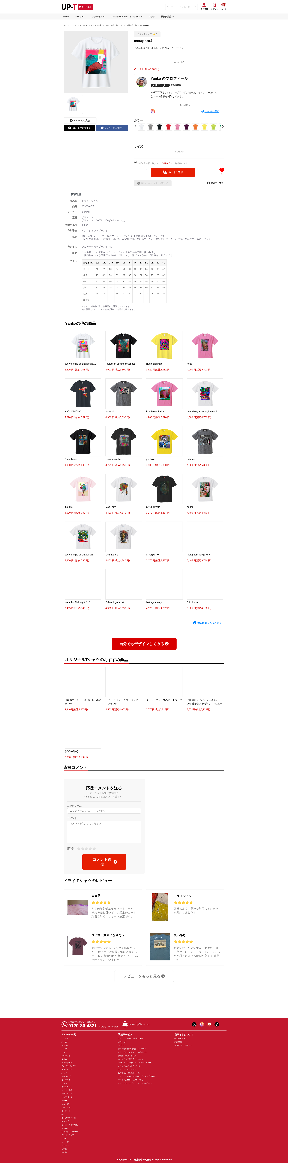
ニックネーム (74, 803)
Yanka (176, 85)
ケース (64, 1112)
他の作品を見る (211, 111)
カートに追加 (176, 172)
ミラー (64, 1098)
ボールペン (66, 1084)
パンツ (64, 1050)
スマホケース (67, 1060)
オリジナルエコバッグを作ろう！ (131, 1077)
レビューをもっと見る (141, 974)
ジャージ (65, 1140)
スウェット (66, 1053)
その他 (64, 1150)
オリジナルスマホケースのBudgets (132, 1050)
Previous (135, 126)
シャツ (64, 1046)
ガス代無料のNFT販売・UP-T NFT (132, 1046)
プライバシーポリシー (183, 1043)
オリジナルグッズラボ (127, 1067)
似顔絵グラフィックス (127, 1053)
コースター (66, 1105)
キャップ (65, 1119)
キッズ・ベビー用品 (70, 1122)
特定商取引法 (179, 1036)
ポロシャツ (66, 1043)
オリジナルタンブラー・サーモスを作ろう (135, 1081)
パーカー (79, 16)
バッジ (64, 1081)
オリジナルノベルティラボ (129, 1064)
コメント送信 (102, 859)
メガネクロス (67, 1091)
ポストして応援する (81, 128)
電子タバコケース (69, 1115)
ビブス (64, 1146)
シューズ (65, 1102)
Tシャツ (65, 16)
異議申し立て (217, 183)
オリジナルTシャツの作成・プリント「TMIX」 (137, 1074)
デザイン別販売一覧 (129, 25)
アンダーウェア (68, 1133)
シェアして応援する (113, 128)
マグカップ (66, 1074)
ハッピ (64, 1136)
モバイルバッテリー (70, 1064)
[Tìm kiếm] (195, 7)
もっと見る (179, 62)
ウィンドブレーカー (70, 1129)
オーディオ (66, 1108)
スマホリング (67, 1067)
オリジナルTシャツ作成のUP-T (130, 1036)
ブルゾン (65, 1143)
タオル (64, 1057)
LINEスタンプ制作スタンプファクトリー (134, 1060)
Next (222, 126)
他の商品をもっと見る (209, 622)
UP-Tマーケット (69, 25)
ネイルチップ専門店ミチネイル (130, 1057)
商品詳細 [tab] (76, 194)
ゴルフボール (67, 1095)
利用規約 (178, 1039)
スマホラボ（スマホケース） (129, 1071)
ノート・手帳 (67, 1088)
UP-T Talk (122, 1039)
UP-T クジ (122, 1043)
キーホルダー (67, 1077)
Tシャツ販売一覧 (111, 25)
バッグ (152, 16)
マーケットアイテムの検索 (90, 25)
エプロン (65, 1126)
